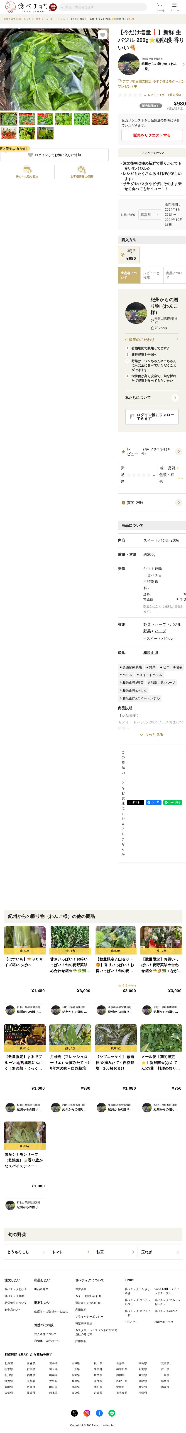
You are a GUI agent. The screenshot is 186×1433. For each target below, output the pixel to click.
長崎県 (31, 1392)
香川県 (98, 1387)
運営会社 (81, 1289)
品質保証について (16, 1302)
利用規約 (81, 1309)
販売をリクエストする (152, 135)
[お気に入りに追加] (102, 34)
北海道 (9, 1363)
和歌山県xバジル (134, 690)
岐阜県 (98, 1375)
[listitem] (26, 1252)
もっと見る (154, 734)
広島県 (31, 1387)
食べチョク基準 (14, 1296)
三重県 (165, 1375)
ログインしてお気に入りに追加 (58, 155)
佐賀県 (9, 1392)
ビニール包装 (173, 667)
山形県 (120, 1363)
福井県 (31, 1375)
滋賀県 (9, 1381)
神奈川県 (122, 1369)
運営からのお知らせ (88, 1302)
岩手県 (53, 1363)
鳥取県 (143, 1381)
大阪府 (53, 1381)
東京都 (98, 1369)
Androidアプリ (163, 1322)
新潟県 (143, 1369)
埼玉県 (53, 1369)
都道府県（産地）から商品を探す (29, 1354)
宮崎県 (98, 1392)
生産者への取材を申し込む (51, 1311)
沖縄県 (143, 1392)
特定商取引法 (83, 1323)
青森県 (31, 1363)
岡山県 (9, 1387)
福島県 (143, 1363)
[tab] (152, 275)
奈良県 (98, 1381)
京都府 (31, 1381)
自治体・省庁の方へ (47, 1341)
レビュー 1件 (156, 95)
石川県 (9, 1375)
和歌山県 (150, 653)
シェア (155, 802)
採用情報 (81, 1341)
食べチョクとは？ (16, 1289)
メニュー (174, 10)
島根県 (165, 1381)
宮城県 (76, 1363)
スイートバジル (160, 639)
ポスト (136, 802)
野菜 (147, 624)
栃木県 (9, 1369)
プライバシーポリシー (89, 1316)
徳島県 (76, 1387)
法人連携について (45, 1334)
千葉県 (76, 1369)
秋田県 (98, 1363)
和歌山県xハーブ (163, 682)
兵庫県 (76, 1381)
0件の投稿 (174, 94)
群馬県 (31, 1369)
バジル (175, 624)
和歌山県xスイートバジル (141, 698)
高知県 (143, 1387)
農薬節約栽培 (132, 667)
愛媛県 (120, 1387)
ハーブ (160, 624)
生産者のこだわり (139, 340)
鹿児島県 (122, 1392)
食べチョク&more (165, 1311)
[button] (152, 467)
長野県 (76, 1375)
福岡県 (165, 1387)
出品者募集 (41, 1289)
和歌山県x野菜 (133, 682)
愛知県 (143, 1375)
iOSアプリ (131, 1322)
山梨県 (53, 1375)
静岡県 (120, 1375)
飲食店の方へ (13, 1309)
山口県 (53, 1387)
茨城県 (165, 1363)
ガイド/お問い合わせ (88, 1296)
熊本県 (53, 1392)
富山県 (165, 1369)
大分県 (76, 1392)
